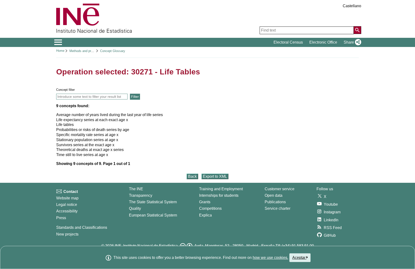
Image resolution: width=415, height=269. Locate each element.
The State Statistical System (153, 202)
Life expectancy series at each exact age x (92, 120)
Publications (275, 202)
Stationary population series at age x (87, 140)
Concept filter (65, 90)
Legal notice (66, 205)
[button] (351, 42)
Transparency (140, 195)
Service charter (277, 208)
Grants (204, 202)
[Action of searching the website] (357, 30)
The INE (136, 189)
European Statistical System (153, 215)
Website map (67, 198)
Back (192, 176)
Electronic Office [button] (323, 42)
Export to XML (215, 176)
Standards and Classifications (81, 227)
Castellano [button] (352, 6)
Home (60, 50)
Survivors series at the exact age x (85, 145)
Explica (205, 215)
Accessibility (67, 211)
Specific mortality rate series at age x (87, 135)
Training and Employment (221, 189)
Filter (135, 96)
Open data (273, 195)
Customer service (279, 189)
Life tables (65, 125)
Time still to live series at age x (82, 155)
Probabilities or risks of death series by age (92, 130)
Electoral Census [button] (288, 42)
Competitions (210, 208)
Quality (135, 208)
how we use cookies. (270, 258)
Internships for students (218, 195)
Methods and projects (84, 51)
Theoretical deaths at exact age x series (90, 150)
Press (61, 218)
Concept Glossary (112, 51)
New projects (67, 234)
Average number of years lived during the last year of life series (109, 115)
